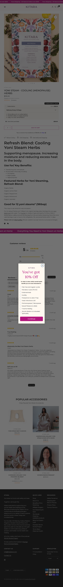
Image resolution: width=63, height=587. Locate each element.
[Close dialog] (42, 265)
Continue (31, 319)
